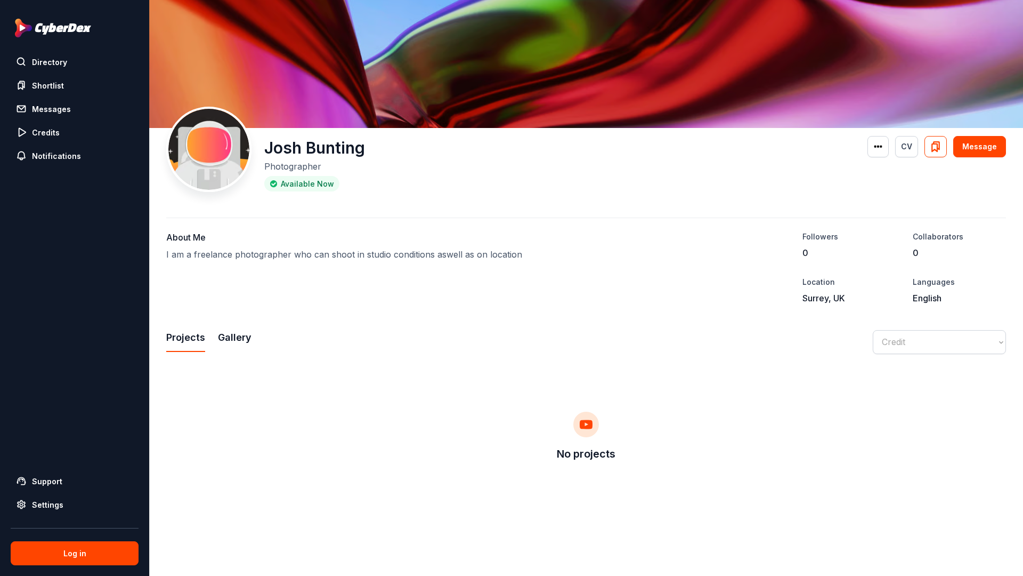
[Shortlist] (935, 146)
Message (979, 146)
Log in (74, 553)
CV (906, 146)
